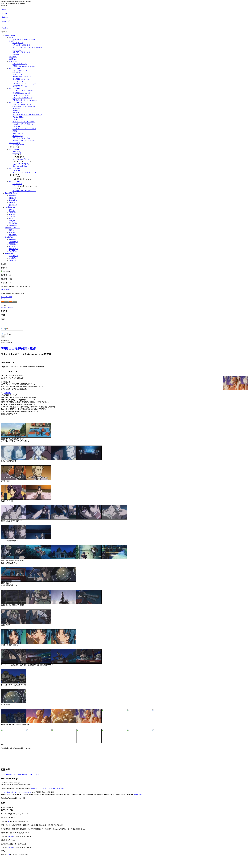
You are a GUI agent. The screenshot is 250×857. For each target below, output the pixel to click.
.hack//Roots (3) (17, 151)
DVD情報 (7, 393)
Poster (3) (12, 216)
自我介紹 (5, 17)
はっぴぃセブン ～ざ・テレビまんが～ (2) (27, 115)
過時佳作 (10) (13, 61)
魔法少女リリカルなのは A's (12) (23, 140)
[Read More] (138, 794)
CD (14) (11, 209)
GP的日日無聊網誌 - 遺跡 (18, 348)
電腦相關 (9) (9, 253)
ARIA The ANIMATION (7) (21, 104)
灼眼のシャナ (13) (18, 133)
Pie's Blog (5, 28)
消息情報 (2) (13, 235)
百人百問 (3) (13, 251)
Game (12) (12, 214)
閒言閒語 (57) (9, 237)
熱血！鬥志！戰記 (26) (12, 228)
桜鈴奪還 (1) (16, 54)
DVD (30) (12, 211)
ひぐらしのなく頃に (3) (20, 159)
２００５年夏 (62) (15, 68)
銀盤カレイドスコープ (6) (21, 138)
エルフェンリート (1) (19, 64)
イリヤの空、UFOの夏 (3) (21, 45)
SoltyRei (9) (16, 108)
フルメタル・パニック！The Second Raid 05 (17, 792)
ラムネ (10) (16, 126)
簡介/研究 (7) (13, 205)
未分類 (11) (12, 246)
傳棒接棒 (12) (13, 239)
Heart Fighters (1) (17, 43)
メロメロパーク (7, 21)
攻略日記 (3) (13, 195)
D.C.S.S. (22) (16, 72)
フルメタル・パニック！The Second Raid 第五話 (47, 788)
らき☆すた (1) (17, 184)
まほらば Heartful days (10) (21, 93)
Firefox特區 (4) (13, 256)
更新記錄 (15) (13, 244)
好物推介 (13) (13, 242)
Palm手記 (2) (13, 258)
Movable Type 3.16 (7, 307)
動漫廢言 (25, 774)
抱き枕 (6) (12, 218)
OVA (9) (11, 41)
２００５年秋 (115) (15, 102)
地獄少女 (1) (16, 131)
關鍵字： (4, 315)
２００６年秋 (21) (15, 168)
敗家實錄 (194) (10, 207)
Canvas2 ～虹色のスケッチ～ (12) (23, 106)
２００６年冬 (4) (14, 143)
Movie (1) (12, 37)
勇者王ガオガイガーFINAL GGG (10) (25, 100)
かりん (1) (15, 112)
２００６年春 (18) (15, 149)
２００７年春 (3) (14, 181)
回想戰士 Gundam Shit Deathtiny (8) (24, 66)
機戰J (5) (11, 230)
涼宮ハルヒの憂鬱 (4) (19, 166)
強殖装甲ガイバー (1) (19, 86)
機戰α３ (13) (13, 232)
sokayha (10, 836)
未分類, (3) (12, 198)
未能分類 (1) (13, 57)
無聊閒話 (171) (14, 249)
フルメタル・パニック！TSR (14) (24, 84)
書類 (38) (12, 221)
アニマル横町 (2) (18, 117)
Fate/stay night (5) (18, 145)
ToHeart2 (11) (16, 110)
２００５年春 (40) (15, 88)
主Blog (4, 9)
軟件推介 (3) (13, 260)
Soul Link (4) (16, 153)
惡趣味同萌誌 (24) (11, 193)
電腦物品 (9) (13, 225)
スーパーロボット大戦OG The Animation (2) (27, 47)
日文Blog (5, 13)
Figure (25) (12, 212)
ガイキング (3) (17, 119)
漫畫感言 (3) (13, 59)
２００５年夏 (34, 774)
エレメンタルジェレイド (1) (22, 95)
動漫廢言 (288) (10, 36)
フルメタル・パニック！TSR (11, 774)
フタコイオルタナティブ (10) (22, 98)
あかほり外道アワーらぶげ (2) (22, 76)
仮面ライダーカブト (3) (20, 164)
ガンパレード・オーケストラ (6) (23, 122)
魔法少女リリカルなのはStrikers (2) (24, 191)
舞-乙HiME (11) (17, 136)
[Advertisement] (23, 755)
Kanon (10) (16, 170)
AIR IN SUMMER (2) (19, 70)
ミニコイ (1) (16, 50)
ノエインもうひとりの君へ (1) (22, 124)
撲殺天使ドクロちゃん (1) (21, 52)
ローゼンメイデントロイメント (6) (24, 129)
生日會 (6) (12, 202)
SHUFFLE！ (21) (18, 74)
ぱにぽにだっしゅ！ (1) (20, 79)
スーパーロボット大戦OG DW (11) (24, 173)
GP (9, 821)
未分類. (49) (13, 223)
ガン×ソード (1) (17, 81)
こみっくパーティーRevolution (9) (23, 91)
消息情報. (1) (13, 200)
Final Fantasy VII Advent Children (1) (24, 39)
